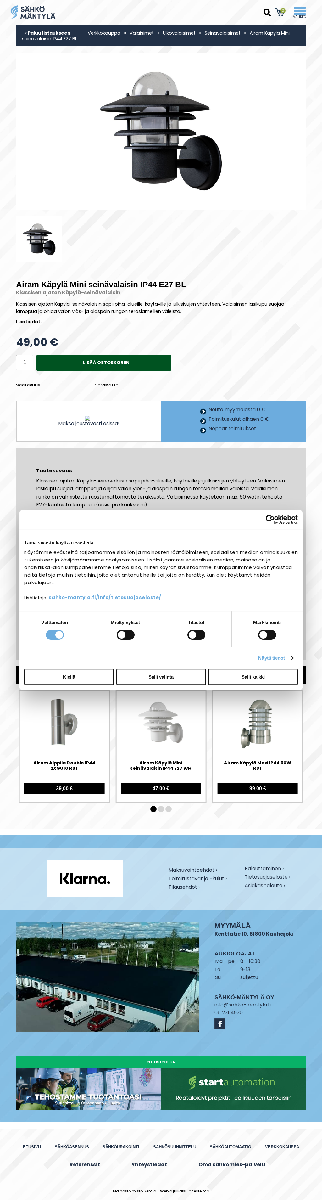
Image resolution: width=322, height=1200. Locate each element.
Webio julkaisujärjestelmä (184, 1191)
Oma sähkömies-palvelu (231, 1164)
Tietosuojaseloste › (267, 877)
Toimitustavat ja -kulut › (198, 879)
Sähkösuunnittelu (174, 1147)
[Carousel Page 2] (161, 809)
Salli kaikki (253, 676)
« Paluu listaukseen (47, 33)
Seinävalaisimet (223, 33)
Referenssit (84, 1164)
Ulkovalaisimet (179, 33)
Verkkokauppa (104, 33)
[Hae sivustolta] (267, 12)
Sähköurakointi (121, 1147)
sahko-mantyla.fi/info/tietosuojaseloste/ (105, 597)
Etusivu (32, 1147)
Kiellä (69, 676)
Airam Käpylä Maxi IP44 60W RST (257, 765)
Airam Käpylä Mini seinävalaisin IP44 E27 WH (161, 765)
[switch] (126, 635)
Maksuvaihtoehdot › (193, 870)
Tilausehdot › (184, 887)
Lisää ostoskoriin (106, 362)
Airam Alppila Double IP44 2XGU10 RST (64, 765)
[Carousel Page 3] (168, 809)
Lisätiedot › (29, 321)
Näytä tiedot (271, 658)
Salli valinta (161, 676)
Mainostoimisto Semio (134, 1191)
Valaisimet (142, 33)
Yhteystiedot (149, 1164)
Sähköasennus (72, 1147)
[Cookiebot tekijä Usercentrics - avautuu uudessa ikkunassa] (270, 519)
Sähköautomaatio (230, 1147)
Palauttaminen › (264, 869)
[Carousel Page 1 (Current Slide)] (153, 809)
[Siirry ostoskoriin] (279, 12)
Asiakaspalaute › (265, 886)
